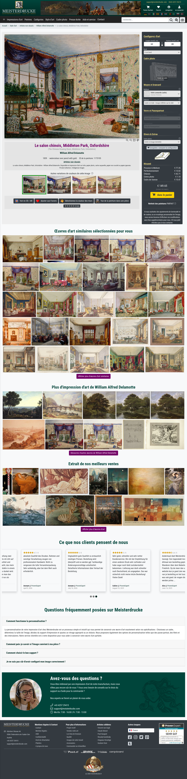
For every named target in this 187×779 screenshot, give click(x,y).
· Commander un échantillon (76, 746)
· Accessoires (70, 743)
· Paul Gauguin (102, 734)
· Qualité (69, 737)
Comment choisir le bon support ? (22, 652)
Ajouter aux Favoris (48, 201)
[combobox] (162, 52)
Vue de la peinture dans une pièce (114, 201)
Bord (145, 49)
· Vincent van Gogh (103, 728)
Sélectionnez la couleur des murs (77, 201)
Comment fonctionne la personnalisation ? (26, 621)
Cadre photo (61, 19)
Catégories (38, 19)
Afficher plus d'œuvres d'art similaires (93, 376)
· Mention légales (41, 731)
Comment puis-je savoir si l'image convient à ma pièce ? (33, 644)
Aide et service (89, 19)
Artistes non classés (27, 26)
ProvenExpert (19, 586)
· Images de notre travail (74, 740)
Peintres (28, 19)
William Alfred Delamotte (45, 26)
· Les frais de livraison (73, 734)
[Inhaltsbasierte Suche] (176, 19)
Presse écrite (75, 19)
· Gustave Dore (102, 743)
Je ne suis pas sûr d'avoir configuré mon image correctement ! (35, 661)
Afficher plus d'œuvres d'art (93, 529)
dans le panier (163, 194)
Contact (100, 19)
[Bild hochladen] (182, 19)
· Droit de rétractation (42, 740)
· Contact (38, 728)
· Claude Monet (102, 731)
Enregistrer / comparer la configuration (163, 148)
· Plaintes (38, 743)
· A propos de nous (41, 746)
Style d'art (49, 19)
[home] (4, 19)
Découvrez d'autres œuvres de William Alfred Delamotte (93, 453)
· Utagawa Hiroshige (104, 740)
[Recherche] (171, 19)
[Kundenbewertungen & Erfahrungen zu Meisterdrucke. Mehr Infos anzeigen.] (171, 733)
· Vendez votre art (72, 731)
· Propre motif (70, 728)
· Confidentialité (40, 737)
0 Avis (77, 206)
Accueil (4, 26)
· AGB (37, 734)
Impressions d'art (15, 19)
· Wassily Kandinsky (104, 737)
